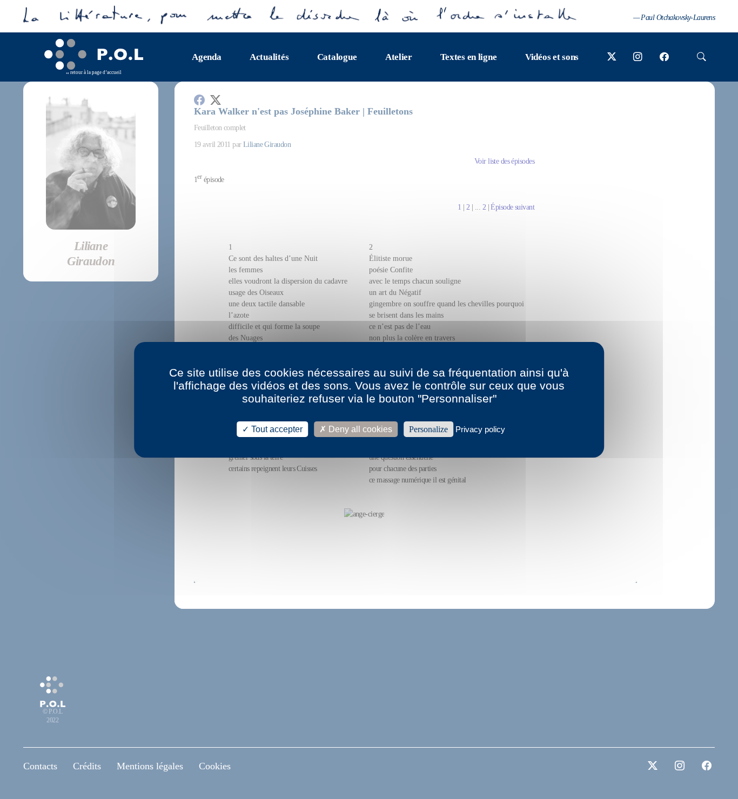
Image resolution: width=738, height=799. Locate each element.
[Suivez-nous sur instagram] (638, 57)
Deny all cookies (359, 428)
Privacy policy (480, 428)
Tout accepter (276, 428)
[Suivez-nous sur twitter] (612, 57)
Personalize (428, 428)
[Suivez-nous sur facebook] (664, 57)
